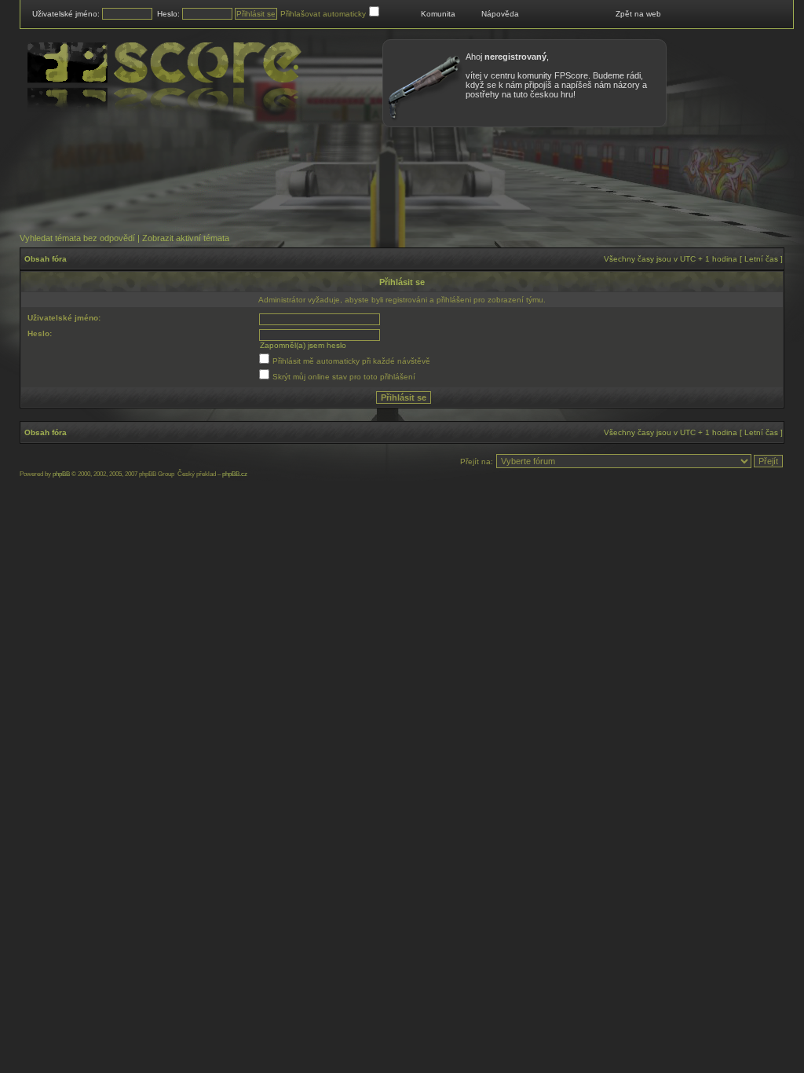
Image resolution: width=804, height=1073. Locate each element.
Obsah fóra (45, 259)
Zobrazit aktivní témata (185, 238)
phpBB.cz (234, 474)
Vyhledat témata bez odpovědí (77, 238)
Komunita (438, 13)
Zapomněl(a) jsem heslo (303, 345)
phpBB (61, 474)
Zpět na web (638, 13)
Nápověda (500, 13)
